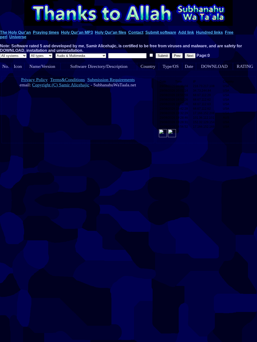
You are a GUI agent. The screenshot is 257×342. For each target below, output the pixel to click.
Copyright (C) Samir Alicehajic (60, 84)
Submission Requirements (111, 79)
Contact (135, 32)
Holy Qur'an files (110, 32)
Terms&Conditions (67, 79)
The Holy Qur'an (15, 32)
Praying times (46, 32)
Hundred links (209, 32)
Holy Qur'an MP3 (77, 32)
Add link (186, 32)
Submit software (160, 32)
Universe (17, 37)
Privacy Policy (34, 79)
